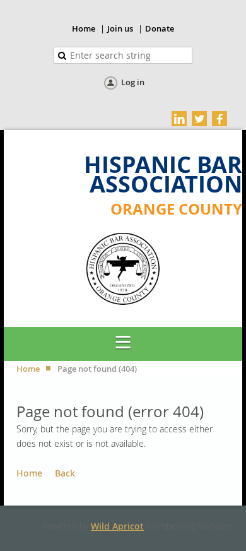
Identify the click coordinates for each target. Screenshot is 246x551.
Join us (120, 28)
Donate (159, 28)
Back (65, 473)
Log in (132, 82)
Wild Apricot (117, 526)
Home (83, 28)
